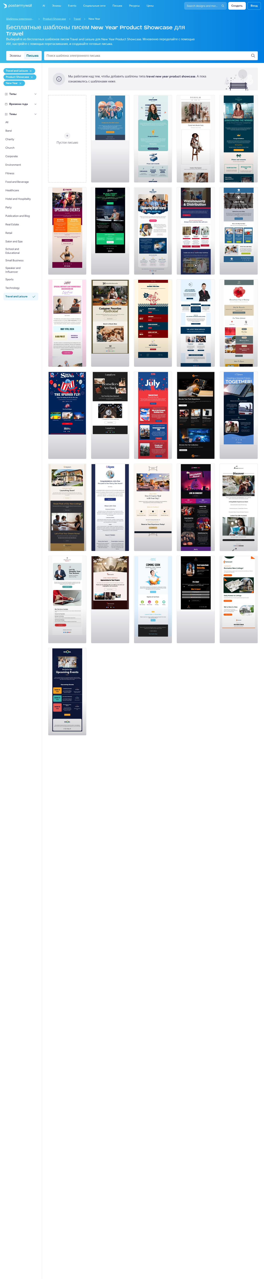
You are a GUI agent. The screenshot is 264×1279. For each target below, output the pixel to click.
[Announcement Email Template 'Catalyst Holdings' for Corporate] (239, 139)
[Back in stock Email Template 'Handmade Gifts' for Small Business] (110, 323)
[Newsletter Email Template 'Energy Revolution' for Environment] (239, 415)
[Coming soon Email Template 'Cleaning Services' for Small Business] (153, 599)
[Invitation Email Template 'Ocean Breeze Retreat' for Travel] (239, 507)
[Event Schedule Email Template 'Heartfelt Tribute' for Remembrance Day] (239, 323)
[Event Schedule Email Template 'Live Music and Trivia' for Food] (153, 323)
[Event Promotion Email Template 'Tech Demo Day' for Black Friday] (110, 231)
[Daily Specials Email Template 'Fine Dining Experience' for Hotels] (153, 507)
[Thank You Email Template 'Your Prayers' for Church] (110, 599)
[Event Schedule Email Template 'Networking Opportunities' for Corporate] (67, 691)
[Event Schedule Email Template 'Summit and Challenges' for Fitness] (67, 231)
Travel (77, 19)
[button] (35, 94)
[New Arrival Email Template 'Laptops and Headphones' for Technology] (196, 415)
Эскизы (15, 55)
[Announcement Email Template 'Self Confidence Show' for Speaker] (196, 599)
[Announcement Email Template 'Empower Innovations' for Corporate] (153, 139)
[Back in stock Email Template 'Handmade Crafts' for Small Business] (110, 415)
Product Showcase (54, 19)
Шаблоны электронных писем (20, 19)
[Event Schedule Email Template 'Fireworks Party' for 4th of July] (153, 415)
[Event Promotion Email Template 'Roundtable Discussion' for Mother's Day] (67, 323)
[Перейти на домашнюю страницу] (16, 6)
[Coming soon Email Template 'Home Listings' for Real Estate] (239, 599)
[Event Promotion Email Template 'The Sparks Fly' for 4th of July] (67, 415)
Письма (32, 55)
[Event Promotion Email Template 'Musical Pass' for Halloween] (196, 507)
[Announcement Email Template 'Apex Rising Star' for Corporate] (110, 507)
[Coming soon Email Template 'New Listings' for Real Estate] (67, 507)
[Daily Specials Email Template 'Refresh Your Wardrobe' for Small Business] (196, 139)
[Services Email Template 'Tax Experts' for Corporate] (67, 599)
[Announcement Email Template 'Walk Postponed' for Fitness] (110, 139)
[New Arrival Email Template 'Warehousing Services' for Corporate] (196, 231)
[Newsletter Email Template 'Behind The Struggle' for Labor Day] (239, 231)
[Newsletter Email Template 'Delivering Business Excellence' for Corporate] (196, 323)
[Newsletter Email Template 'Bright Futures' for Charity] (153, 231)
